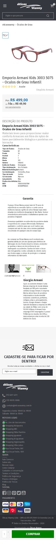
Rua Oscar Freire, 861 (14, 448)
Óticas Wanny (36, 528)
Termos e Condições (10, 473)
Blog (4, 485)
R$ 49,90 (20, 103)
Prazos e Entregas (10, 479)
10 (10, 103)
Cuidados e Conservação (12, 471)
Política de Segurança (11, 476)
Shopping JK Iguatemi (14, 439)
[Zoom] (5, 35)
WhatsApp (3, 422)
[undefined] (32, 54)
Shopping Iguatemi (13, 435)
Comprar (33, 534)
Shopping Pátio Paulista (15, 432)
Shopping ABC (11, 429)
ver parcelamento (13, 107)
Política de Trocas (9, 482)
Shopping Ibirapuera (14, 426)
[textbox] (23, 15)
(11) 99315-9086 (13, 400)
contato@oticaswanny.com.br (19, 405)
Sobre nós (6, 462)
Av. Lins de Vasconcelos (15, 422)
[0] (52, 6)
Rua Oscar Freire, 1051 (14, 452)
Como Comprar (8, 468)
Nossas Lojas (8, 465)
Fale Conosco (8, 459)
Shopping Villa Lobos (14, 445)
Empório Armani (45, 89)
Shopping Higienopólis (15, 442)
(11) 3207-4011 (11, 395)
